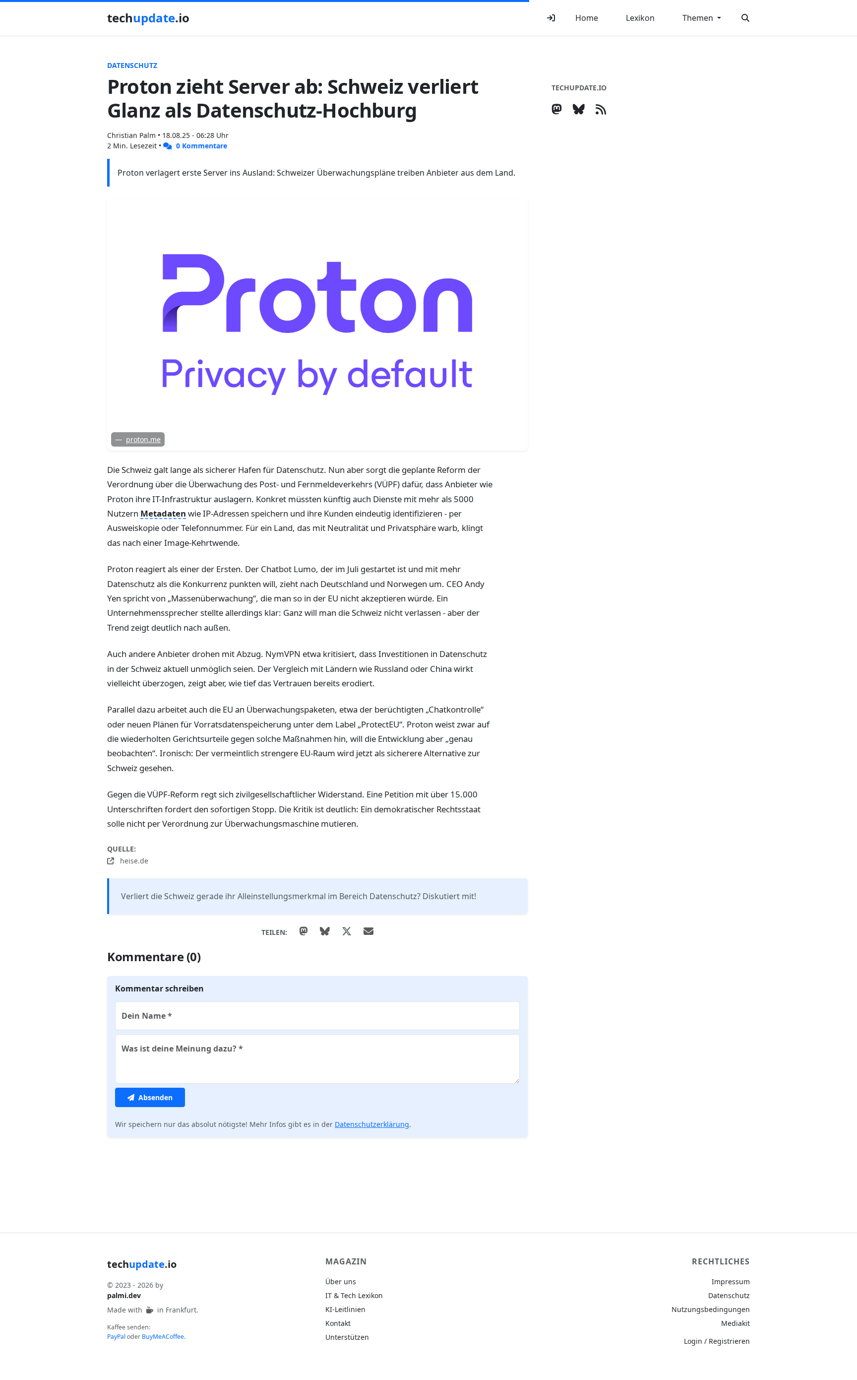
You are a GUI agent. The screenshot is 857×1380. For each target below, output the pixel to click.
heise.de (133, 860)
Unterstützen (347, 1337)
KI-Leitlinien (345, 1309)
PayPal (116, 1336)
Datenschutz (132, 65)
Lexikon (640, 17)
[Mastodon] (558, 109)
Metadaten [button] (163, 513)
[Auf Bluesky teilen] (325, 932)
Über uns (340, 1281)
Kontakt (338, 1323)
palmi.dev (124, 1295)
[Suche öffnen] (745, 17)
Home (586, 17)
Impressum (731, 1281)
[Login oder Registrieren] (551, 17)
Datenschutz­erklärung (372, 1124)
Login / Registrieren (717, 1341)
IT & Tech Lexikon (354, 1295)
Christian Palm (132, 135)
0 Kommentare (200, 145)
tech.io (148, 17)
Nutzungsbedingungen (711, 1309)
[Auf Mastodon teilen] (303, 932)
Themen (698, 17)
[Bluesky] (581, 109)
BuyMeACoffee (163, 1336)
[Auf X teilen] (347, 932)
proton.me (143, 439)
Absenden (154, 1097)
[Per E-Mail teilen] (368, 932)
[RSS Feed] (603, 109)
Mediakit (735, 1323)
